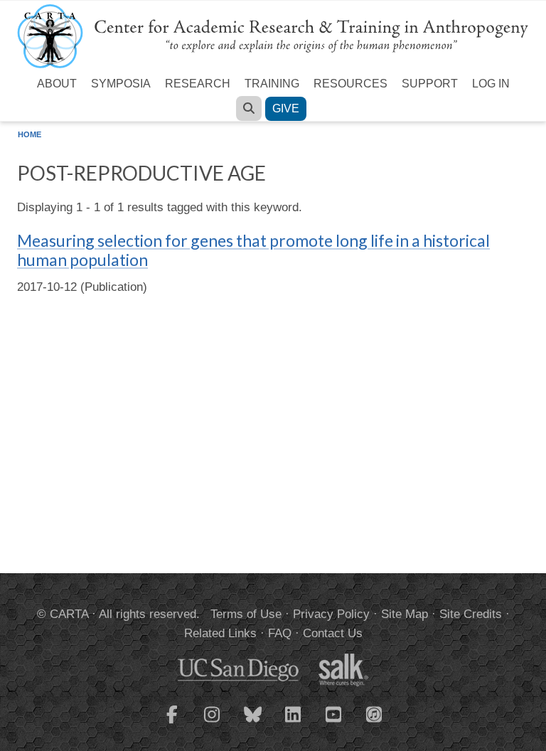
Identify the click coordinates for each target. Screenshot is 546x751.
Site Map (404, 614)
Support (430, 84)
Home (29, 134)
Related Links (220, 633)
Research (197, 84)
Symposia (121, 84)
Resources (350, 84)
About (57, 84)
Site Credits (470, 614)
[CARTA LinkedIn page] (293, 723)
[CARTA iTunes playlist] (374, 713)
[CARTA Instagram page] (212, 723)
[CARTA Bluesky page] (253, 723)
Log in (491, 84)
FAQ (279, 633)
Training (272, 84)
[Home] (273, 35)
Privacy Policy (331, 614)
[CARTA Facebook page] (172, 723)
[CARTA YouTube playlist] (334, 723)
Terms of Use (246, 614)
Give (285, 108)
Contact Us (333, 633)
